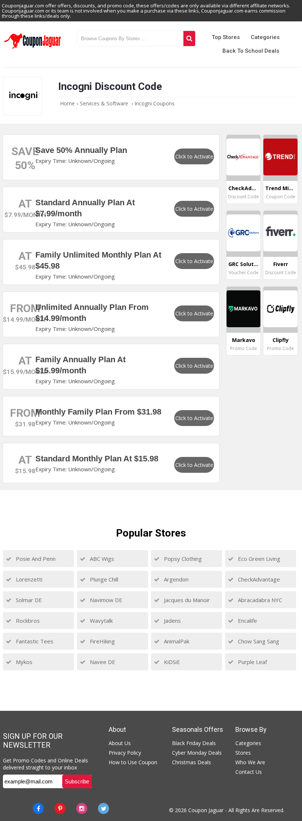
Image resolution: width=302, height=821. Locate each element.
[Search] (189, 38)
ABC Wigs (101, 558)
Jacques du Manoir (186, 600)
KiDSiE (171, 661)
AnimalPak (175, 641)
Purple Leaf (251, 661)
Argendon (175, 579)
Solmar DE (28, 600)
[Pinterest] (60, 808)
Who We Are (250, 762)
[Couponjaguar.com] (32, 49)
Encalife (246, 620)
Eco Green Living (258, 558)
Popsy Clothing (182, 558)
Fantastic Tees (33, 641)
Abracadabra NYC (259, 600)
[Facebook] (38, 808)
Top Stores (226, 37)
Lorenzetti (28, 579)
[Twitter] (103, 808)
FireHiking (101, 641)
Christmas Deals (191, 762)
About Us (120, 743)
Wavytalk (100, 620)
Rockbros (27, 620)
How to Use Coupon (133, 762)
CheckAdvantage (258, 579)
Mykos (23, 661)
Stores (243, 752)
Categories (265, 37)
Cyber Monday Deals (197, 752)
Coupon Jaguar (206, 810)
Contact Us (248, 771)
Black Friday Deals (194, 743)
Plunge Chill (103, 579)
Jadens (171, 620)
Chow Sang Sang (257, 641)
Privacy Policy (125, 752)
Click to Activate (194, 156)
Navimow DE (105, 600)
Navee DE (101, 661)
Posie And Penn (35, 558)
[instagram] (81, 808)
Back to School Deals (250, 51)
